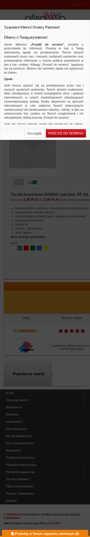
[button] (35, 133)
